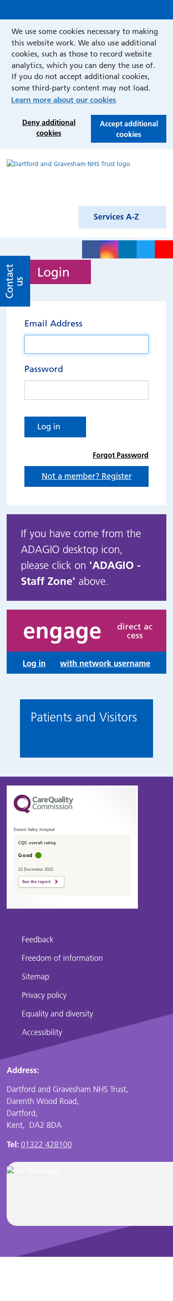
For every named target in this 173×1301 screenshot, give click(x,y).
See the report (36, 882)
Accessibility (42, 1032)
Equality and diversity (57, 1014)
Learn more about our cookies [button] (63, 99)
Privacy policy (44, 995)
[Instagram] (109, 249)
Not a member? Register (87, 476)
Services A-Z (116, 217)
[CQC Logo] (43, 817)
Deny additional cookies (43, 129)
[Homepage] (68, 179)
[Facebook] (91, 249)
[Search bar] (143, 9)
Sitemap (35, 976)
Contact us (14, 281)
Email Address (53, 323)
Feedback (38, 939)
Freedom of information (62, 958)
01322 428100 (46, 1144)
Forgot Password (121, 455)
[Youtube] (164, 249)
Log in (48, 426)
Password (43, 369)
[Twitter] (146, 249)
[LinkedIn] (127, 249)
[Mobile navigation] (161, 9)
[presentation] (15, 730)
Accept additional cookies (124, 131)
